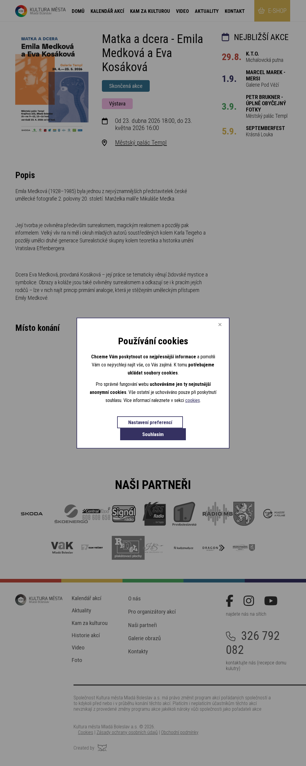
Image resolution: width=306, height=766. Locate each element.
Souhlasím (153, 434)
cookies (192, 400)
